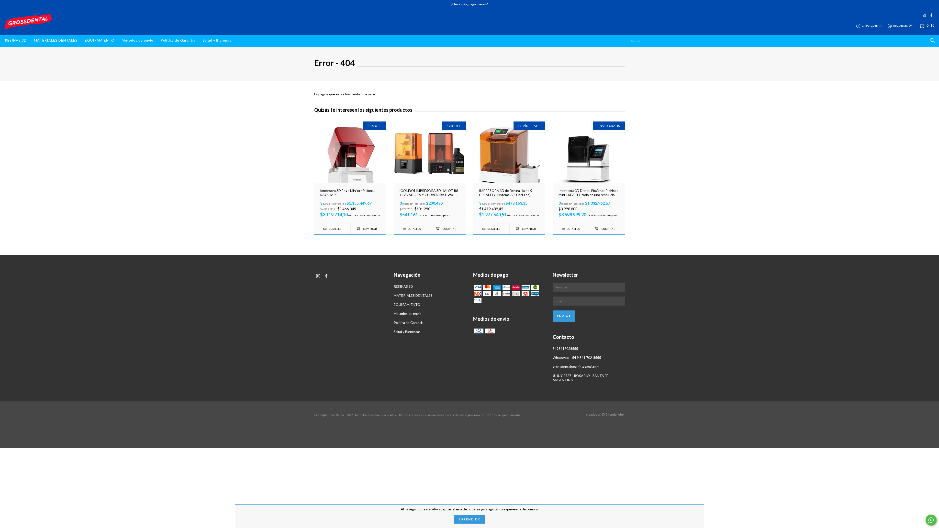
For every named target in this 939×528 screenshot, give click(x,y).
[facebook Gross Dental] (931, 15)
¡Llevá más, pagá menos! (469, 4)
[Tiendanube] (605, 415)
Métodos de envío (137, 40)
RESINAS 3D (16, 40)
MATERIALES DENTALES (56, 40)
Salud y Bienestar (218, 40)
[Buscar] (932, 40)
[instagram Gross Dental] (924, 15)
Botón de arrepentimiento (502, 415)
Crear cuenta (871, 25)
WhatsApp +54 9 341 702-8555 (577, 357)
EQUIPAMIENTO (99, 40)
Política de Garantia (178, 40)
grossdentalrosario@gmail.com (576, 366)
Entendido (469, 519)
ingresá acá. (473, 415)
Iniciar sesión (903, 25)
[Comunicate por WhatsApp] (931, 520)
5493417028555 (565, 348)
